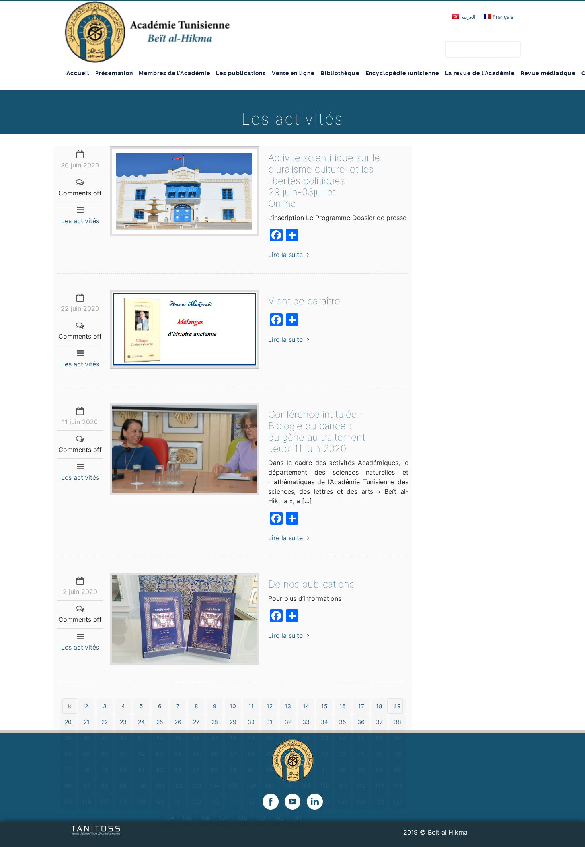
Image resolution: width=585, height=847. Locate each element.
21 (87, 721)
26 (178, 721)
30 (251, 721)
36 (361, 721)
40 (86, 737)
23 (123, 721)
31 (269, 721)
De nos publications (311, 584)
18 (379, 706)
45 (177, 737)
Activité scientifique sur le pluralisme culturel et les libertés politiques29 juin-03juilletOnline (324, 180)
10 (233, 706)
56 (379, 737)
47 (214, 737)
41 (104, 737)
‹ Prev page (70, 706)
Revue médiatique (548, 73)
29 (233, 721)
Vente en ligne (293, 73)
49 (251, 737)
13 (288, 706)
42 (123, 737)
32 (288, 721)
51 (288, 737)
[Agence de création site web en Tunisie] (96, 830)
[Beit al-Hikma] (147, 32)
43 (141, 737)
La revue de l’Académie (480, 73)
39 (68, 737)
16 (342, 706)
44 (159, 737)
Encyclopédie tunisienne (402, 73)
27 (196, 721)
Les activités (80, 221)
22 (104, 721)
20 (68, 721)
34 (324, 721)
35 (342, 721)
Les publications (241, 73)
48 (232, 737)
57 (397, 737)
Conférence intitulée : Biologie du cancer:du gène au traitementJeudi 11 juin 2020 (316, 431)
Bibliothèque (339, 73)
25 (159, 721)
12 (270, 706)
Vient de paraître (304, 301)
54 (342, 737)
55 (361, 737)
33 (306, 721)
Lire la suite (285, 255)
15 (324, 706)
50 (269, 737)
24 (141, 721)
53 (324, 737)
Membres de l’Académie (174, 73)
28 (214, 721)
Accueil (77, 73)
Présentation (114, 73)
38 (397, 721)
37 (379, 721)
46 (196, 737)
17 (361, 706)
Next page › (395, 706)
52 (306, 737)
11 (251, 706)
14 (306, 706)
